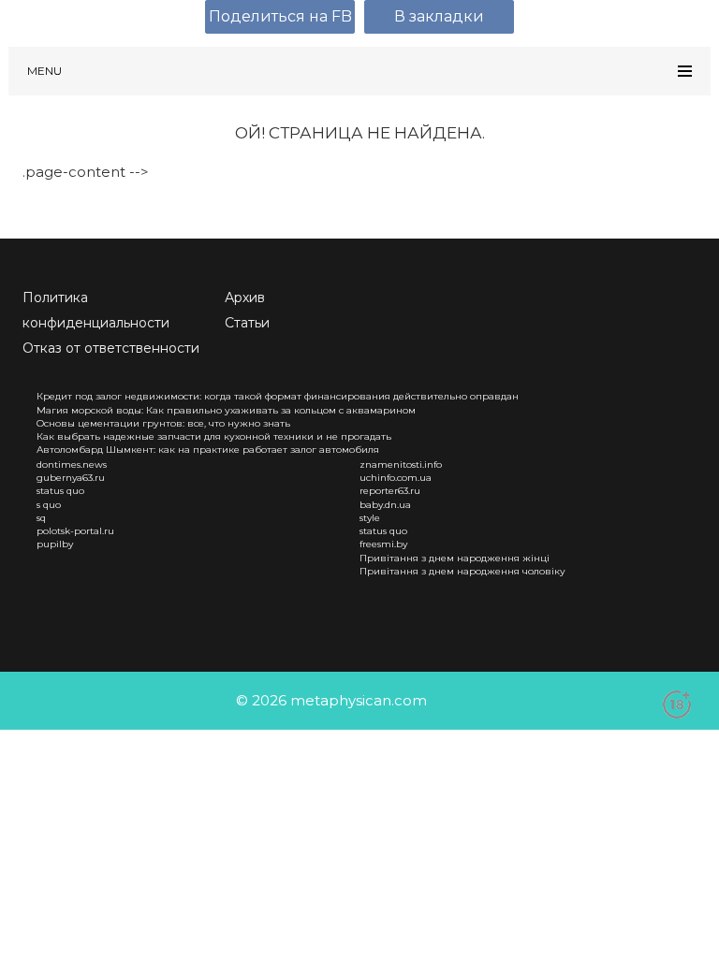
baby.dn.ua (385, 505)
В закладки (439, 16)
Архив (245, 297)
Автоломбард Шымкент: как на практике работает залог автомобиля (208, 449)
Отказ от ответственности (110, 348)
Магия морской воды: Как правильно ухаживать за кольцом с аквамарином (226, 410)
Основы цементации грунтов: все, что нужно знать (163, 423)
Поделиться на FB (280, 16)
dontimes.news (72, 464)
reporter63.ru (390, 491)
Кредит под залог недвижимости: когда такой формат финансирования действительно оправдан (278, 396)
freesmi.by (383, 544)
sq (41, 518)
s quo (49, 505)
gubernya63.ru (71, 478)
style (370, 518)
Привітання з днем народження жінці (455, 558)
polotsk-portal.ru (75, 531)
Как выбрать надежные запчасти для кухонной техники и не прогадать (214, 436)
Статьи (247, 322)
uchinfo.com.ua (396, 478)
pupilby (55, 544)
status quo (60, 491)
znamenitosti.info (401, 464)
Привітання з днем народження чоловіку (462, 571)
